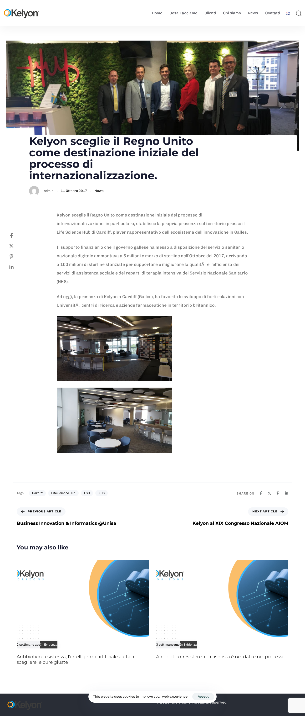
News (253, 13)
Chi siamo (232, 13)
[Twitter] (16, 246)
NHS (101, 493)
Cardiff (37, 493)
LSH (87, 493)
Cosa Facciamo (183, 13)
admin (48, 191)
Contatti (272, 13)
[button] (298, 13)
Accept (203, 697)
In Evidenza (48, 644)
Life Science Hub (63, 493)
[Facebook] (16, 235)
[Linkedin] (16, 267)
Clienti (210, 13)
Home (157, 13)
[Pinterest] (16, 256)
